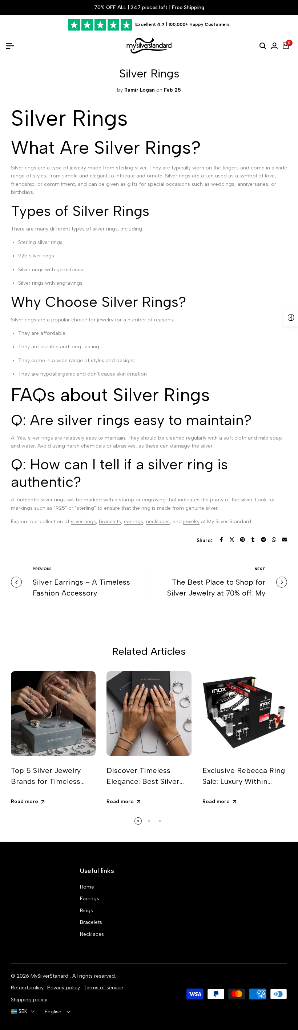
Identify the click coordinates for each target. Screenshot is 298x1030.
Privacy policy (63, 988)
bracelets (110, 521)
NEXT (260, 568)
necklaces (158, 521)
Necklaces (92, 934)
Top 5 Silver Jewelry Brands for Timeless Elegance (46, 781)
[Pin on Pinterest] (242, 539)
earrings (133, 521)
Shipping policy (29, 1000)
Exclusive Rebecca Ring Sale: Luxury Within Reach (243, 781)
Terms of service (103, 988)
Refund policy (27, 988)
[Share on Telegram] (263, 539)
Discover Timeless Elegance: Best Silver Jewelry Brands (143, 781)
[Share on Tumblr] (252, 539)
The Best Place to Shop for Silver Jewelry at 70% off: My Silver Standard (216, 593)
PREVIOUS (42, 568)
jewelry (191, 521)
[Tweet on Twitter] (231, 539)
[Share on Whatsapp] (274, 539)
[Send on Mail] (284, 539)
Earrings (89, 898)
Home (87, 887)
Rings (86, 910)
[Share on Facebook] (221, 539)
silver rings (83, 521)
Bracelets (91, 922)
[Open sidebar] (290, 317)
